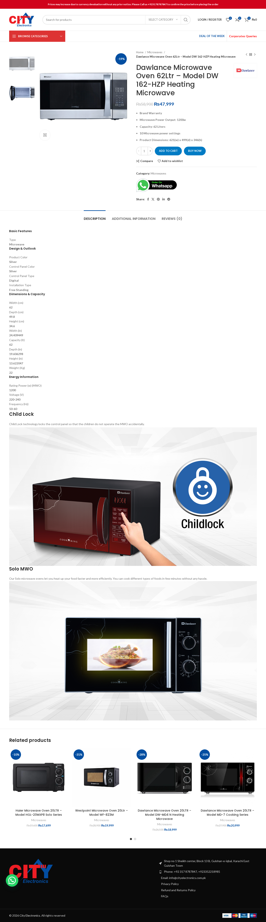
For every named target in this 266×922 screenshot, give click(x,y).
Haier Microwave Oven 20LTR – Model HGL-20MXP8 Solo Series (38, 812)
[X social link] (153, 199)
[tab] (95, 216)
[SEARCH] (186, 20)
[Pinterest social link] (158, 199)
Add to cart (168, 150)
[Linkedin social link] (163, 199)
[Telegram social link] (168, 199)
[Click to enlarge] (45, 135)
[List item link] (207, 871)
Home (140, 52)
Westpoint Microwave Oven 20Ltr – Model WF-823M (101, 812)
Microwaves (155, 52)
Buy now (195, 150)
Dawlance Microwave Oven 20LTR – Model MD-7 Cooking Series (227, 812)
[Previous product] (246, 54)
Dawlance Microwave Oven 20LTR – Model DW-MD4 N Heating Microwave (164, 814)
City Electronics (30, 915)
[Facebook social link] (148, 199)
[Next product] (255, 54)
